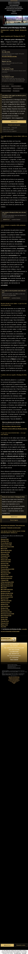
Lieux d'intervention (14, 681)
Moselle (17, 30)
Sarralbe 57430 (4, 608)
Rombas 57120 (4, 604)
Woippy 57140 (4, 624)
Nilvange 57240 (4, 598)
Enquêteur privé (5, 30)
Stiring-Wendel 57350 (6, 615)
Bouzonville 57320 (5, 552)
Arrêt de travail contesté (18, 88)
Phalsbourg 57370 (5, 602)
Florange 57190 (4, 563)
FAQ (14, 683)
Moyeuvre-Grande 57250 (7, 597)
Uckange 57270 (4, 623)
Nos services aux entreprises (8, 525)
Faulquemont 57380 (6, 561)
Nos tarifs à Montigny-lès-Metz (9, 56)
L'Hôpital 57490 (4, 580)
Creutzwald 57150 (5, 556)
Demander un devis (20, 945)
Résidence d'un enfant (6, 88)
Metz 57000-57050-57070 (7, 589)
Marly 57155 (4, 587)
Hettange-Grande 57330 (6, 576)
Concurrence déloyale (6, 90)
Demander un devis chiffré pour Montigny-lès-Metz (14, 428)
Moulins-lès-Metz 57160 (6, 595)
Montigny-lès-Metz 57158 (7, 593)
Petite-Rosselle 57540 (6, 600)
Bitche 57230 (4, 548)
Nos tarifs (14, 682)
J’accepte (24, 953)
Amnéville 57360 (5, 541)
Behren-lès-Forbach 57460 (7, 546)
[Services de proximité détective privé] (8, 639)
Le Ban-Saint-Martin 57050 (7, 582)
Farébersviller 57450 (6, 559)
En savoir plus (17, 953)
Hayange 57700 (4, 574)
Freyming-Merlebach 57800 (7, 569)
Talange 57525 (4, 617)
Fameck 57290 (4, 557)
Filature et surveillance (16, 86)
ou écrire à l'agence (16, 219)
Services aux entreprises (14, 676)
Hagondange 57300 (5, 572)
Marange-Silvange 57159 (7, 585)
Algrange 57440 (5, 539)
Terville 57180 (4, 619)
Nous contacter (14, 659)
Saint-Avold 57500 (5, 606)
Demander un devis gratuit (14, 125)
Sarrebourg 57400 (5, 610)
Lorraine (12, 30)
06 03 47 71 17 (7, 945)
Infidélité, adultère (5, 86)
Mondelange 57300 (5, 591)
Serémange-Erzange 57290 (7, 613)
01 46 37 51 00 (14, 651)
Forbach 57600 (4, 567)
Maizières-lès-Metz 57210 (7, 584)
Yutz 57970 (3, 626)
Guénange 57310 (5, 571)
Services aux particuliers (14, 677)
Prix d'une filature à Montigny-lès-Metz (11, 426)
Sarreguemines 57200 (6, 611)
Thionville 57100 (5, 621)
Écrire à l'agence (14, 520)
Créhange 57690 (5, 554)
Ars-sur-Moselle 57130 (6, 543)
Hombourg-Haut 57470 (6, 578)
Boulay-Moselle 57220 (6, 550)
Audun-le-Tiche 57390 (6, 544)
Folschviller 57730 (5, 565)
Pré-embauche (16, 90)
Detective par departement (14, 680)
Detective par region (14, 678)
